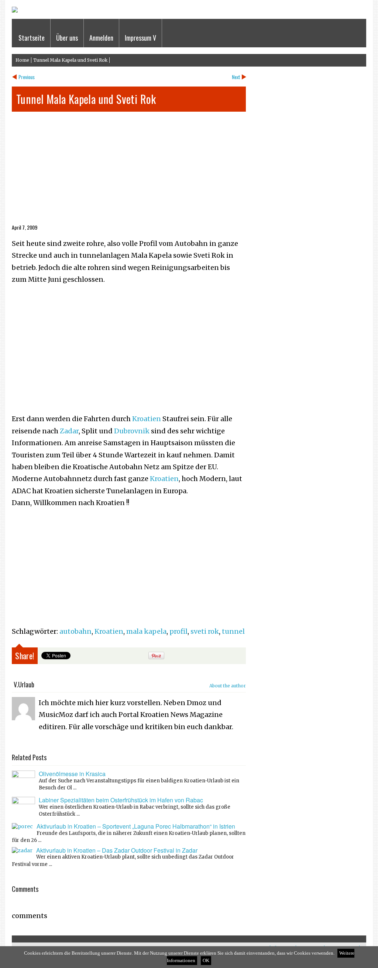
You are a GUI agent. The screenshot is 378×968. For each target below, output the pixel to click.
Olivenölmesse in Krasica (72, 773)
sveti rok (204, 631)
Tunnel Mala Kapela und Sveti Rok (70, 60)
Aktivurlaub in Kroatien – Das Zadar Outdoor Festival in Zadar (116, 850)
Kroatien (146, 418)
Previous (26, 77)
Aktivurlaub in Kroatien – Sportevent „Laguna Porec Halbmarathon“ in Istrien (136, 826)
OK (206, 960)
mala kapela (146, 631)
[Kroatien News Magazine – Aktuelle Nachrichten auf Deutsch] (15, 11)
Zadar (69, 431)
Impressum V (140, 38)
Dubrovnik (132, 431)
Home (22, 60)
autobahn (75, 631)
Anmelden (101, 38)
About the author (227, 685)
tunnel (233, 631)
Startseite (31, 38)
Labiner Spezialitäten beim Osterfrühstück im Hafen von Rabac (121, 800)
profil (178, 631)
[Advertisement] (129, 171)
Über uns (67, 38)
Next (236, 77)
